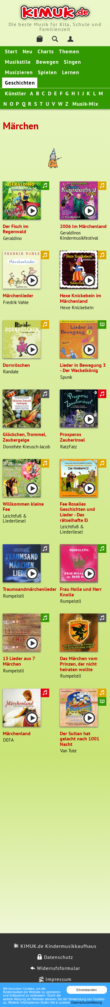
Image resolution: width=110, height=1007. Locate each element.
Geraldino (12, 238)
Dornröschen (16, 365)
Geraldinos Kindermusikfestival (79, 235)
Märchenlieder (18, 295)
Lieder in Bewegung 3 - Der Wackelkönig (83, 368)
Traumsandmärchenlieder (30, 589)
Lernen (70, 72)
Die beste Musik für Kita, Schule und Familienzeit (55, 26)
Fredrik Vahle (16, 302)
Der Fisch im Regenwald (15, 229)
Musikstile (18, 62)
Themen (69, 51)
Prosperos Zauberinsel (72, 437)
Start (11, 51)
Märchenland (17, 733)
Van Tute (68, 751)
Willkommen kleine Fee (23, 506)
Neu (27, 51)
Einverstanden (86, 989)
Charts (46, 51)
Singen (72, 62)
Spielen (47, 72)
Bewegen (47, 62)
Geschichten (20, 82)
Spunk (66, 377)
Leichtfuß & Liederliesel (15, 518)
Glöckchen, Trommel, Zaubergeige (24, 437)
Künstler (15, 93)
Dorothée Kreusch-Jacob (26, 447)
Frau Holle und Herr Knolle (81, 592)
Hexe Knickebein (77, 307)
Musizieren (19, 72)
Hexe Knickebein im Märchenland (80, 298)
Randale (11, 371)
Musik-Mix (85, 104)
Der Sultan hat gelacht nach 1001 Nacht (79, 738)
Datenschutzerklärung (86, 1002)
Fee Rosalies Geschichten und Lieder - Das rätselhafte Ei (77, 512)
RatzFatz (68, 447)
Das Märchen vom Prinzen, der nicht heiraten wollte (78, 663)
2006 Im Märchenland (83, 226)
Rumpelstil (13, 596)
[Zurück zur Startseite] (55, 12)
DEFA (8, 740)
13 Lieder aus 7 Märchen (19, 661)
